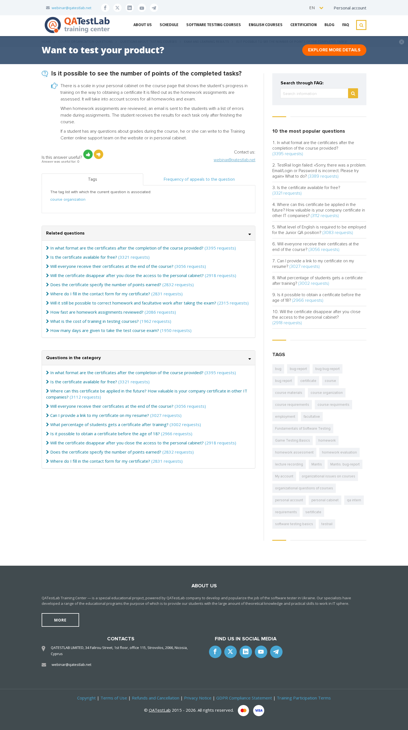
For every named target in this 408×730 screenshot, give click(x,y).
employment (285, 416)
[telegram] (154, 8)
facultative (312, 416)
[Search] (353, 93)
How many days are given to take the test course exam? (104, 330)
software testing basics (294, 524)
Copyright (86, 698)
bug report (283, 381)
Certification (303, 24)
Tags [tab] (92, 179)
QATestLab (160, 710)
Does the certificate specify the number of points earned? (105, 284)
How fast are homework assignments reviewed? (96, 312)
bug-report (298, 369)
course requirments (333, 404)
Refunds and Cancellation (155, 698)
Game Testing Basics (292, 440)
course (330, 381)
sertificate (313, 512)
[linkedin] (129, 8)
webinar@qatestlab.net (71, 7)
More (60, 620)
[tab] (148, 233)
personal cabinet (325, 500)
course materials (288, 393)
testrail (327, 524)
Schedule (169, 24)
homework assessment (294, 452)
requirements (286, 512)
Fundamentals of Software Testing (303, 428)
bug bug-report (327, 369)
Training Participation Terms (304, 698)
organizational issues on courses (328, 476)
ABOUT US (143, 24)
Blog (329, 24)
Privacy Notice (197, 698)
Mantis (316, 464)
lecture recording (289, 464)
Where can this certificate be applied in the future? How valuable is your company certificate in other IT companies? (318, 210)
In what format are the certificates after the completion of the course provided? (126, 248)
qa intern (354, 500)
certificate (308, 381)
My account (284, 476)
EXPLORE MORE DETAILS (334, 50)
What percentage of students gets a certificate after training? (109, 424)
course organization (67, 199)
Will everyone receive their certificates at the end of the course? (111, 266)
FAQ (345, 24)
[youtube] (142, 8)
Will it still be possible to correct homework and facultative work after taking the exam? (133, 303)
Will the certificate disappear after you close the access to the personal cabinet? (127, 275)
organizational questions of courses (304, 488)
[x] (117, 8)
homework (327, 440)
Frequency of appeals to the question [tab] (199, 179)
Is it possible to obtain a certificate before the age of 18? (105, 433)
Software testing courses (213, 24)
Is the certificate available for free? (83, 257)
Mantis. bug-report (345, 464)
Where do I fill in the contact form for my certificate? (100, 293)
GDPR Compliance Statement (244, 698)
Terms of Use (113, 698)
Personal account (350, 8)
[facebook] (105, 8)
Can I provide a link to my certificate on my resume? (99, 415)
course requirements (292, 404)
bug (278, 369)
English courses (266, 24)
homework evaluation (339, 452)
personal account (289, 500)
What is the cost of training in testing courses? (94, 321)
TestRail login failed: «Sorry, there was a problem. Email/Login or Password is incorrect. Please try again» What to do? (319, 171)
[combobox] (316, 7)
